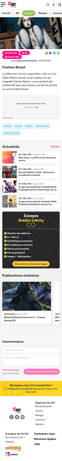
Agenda (39, 424)
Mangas (39, 415)
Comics (39, 410)
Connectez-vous (10, 370)
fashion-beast (11, 133)
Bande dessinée (43, 406)
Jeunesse (40, 419)
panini (28, 126)
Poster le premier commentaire (41, 371)
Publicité (9, 441)
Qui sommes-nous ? (15, 437)
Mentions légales (45, 439)
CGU (37, 444)
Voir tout (55, 146)
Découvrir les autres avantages (31, 264)
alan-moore (42, 126)
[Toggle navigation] (3, 4)
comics (7, 126)
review (18, 126)
